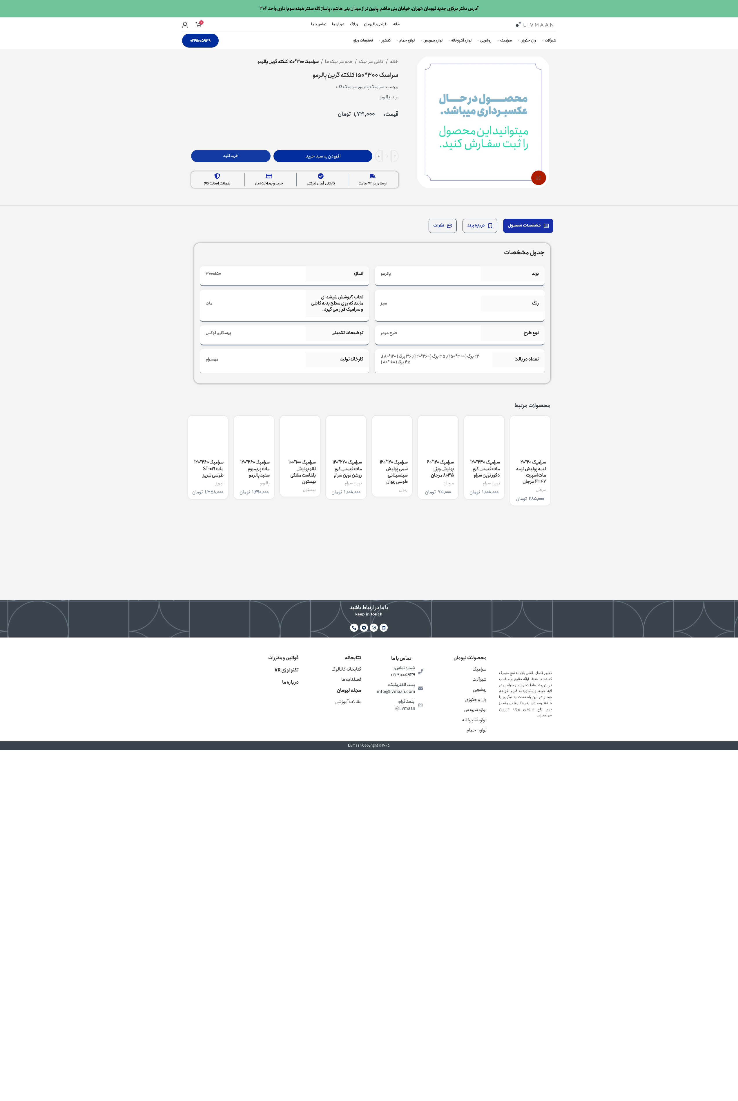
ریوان (403, 489)
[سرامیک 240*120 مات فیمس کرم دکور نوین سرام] (484, 436)
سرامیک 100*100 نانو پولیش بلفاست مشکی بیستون (302, 472)
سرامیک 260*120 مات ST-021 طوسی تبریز (209, 469)
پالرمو (265, 483)
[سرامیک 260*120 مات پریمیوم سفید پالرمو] (254, 436)
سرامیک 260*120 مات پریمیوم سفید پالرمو (255, 469)
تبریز (219, 483)
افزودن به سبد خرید (323, 156)
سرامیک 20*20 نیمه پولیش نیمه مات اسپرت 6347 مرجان (531, 472)
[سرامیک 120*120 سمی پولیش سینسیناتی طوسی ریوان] (392, 436)
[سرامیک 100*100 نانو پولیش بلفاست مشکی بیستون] (300, 436)
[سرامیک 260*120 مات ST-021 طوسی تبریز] (208, 436)
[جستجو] (207, 24)
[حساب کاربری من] (185, 24)
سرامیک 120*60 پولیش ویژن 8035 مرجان (440, 469)
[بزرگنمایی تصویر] (538, 178)
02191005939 (200, 40)
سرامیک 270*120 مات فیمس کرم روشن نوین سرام (347, 469)
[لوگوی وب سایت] (534, 24)
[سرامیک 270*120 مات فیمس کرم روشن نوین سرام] (346, 436)
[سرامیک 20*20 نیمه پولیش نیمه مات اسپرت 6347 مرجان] (530, 436)
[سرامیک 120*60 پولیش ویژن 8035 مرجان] (438, 436)
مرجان (541, 489)
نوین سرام (491, 483)
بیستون (309, 489)
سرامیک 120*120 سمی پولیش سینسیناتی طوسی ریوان (394, 472)
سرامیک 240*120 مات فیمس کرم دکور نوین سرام (485, 469)
